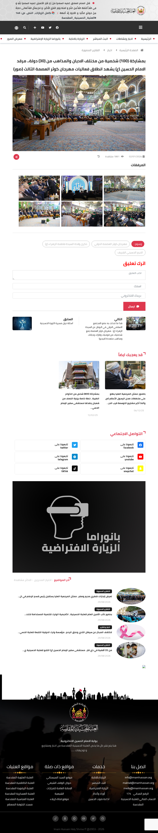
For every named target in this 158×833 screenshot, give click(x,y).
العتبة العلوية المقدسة (19, 777)
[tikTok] (55, 818)
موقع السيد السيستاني (59, 777)
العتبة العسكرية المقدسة (20, 793)
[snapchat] (65, 818)
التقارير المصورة (91, 50)
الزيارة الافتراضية (98, 788)
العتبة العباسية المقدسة (19, 799)
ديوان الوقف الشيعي (59, 782)
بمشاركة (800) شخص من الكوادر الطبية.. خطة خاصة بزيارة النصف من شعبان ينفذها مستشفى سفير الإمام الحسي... (80, 401)
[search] (24, 28)
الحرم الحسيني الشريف (130, 252)
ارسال (131, 306)
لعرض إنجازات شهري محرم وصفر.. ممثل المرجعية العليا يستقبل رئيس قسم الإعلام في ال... (65, 596)
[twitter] (50, 27)
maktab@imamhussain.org (138, 782)
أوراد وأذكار (98, 793)
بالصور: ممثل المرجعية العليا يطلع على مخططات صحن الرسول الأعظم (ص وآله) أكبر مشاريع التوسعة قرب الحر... (125, 398)
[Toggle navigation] (140, 27)
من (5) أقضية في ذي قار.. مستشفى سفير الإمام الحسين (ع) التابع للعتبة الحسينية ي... (67, 650)
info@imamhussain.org (138, 777)
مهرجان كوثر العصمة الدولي (110, 243)
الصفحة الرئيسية (128, 50)
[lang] (16, 28)
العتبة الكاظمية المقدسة (19, 782)
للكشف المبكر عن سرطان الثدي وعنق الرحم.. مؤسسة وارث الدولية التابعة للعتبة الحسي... (65, 632)
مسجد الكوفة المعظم (20, 804)
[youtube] (42, 27)
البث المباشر (99, 782)
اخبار (109, 50)
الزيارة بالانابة (99, 777)
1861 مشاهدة (112, 156)
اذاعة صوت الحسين (98, 799)
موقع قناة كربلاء (59, 799)
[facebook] (57, 27)
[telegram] (74, 818)
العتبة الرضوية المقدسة (20, 788)
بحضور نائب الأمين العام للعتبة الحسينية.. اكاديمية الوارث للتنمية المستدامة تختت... (68, 614)
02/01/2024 (135, 156)
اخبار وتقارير (105, 627)
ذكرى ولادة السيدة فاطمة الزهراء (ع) (66, 243)
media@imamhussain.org (138, 788)
